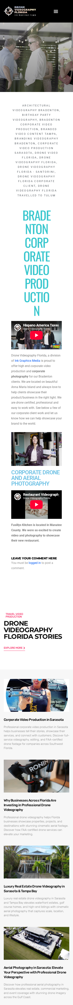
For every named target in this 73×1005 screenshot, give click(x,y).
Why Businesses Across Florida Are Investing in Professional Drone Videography (30, 805)
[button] (56, 11)
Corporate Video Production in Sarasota (34, 720)
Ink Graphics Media (27, 360)
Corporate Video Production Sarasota (36, 148)
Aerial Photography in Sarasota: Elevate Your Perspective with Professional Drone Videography (35, 972)
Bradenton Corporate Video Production (38, 124)
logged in (35, 563)
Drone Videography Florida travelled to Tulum (36, 190)
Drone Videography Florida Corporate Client (36, 181)
